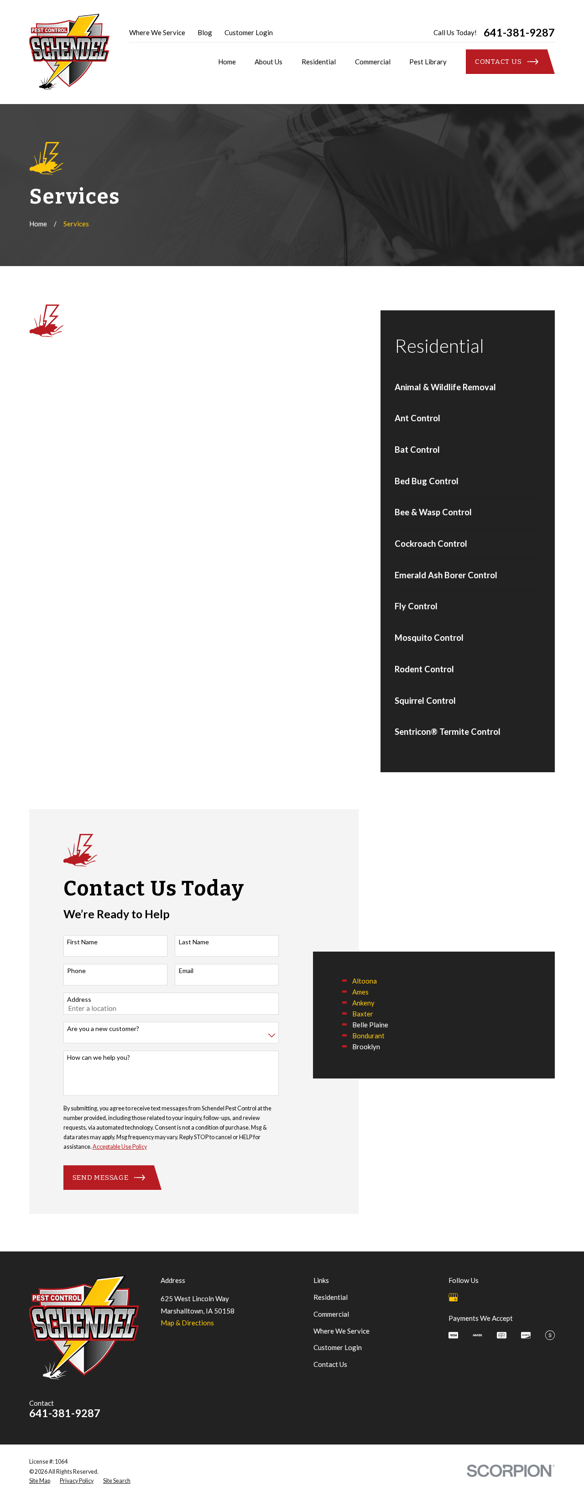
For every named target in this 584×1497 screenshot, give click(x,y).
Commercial (331, 1314)
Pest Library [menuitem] (428, 62)
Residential (330, 1297)
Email (186, 970)
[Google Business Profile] (453, 1297)
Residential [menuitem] (319, 62)
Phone (76, 970)
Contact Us (330, 1364)
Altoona (364, 981)
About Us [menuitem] (268, 62)
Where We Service (157, 32)
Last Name (194, 942)
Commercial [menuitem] (373, 62)
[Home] (69, 52)
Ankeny (363, 1003)
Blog (205, 32)
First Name (82, 942)
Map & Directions (187, 1323)
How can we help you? (98, 1057)
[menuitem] (468, 387)
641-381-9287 (519, 32)
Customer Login (248, 32)
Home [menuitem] (227, 62)
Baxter (362, 1014)
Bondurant (368, 1035)
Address (79, 999)
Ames (360, 992)
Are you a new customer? (103, 1028)
